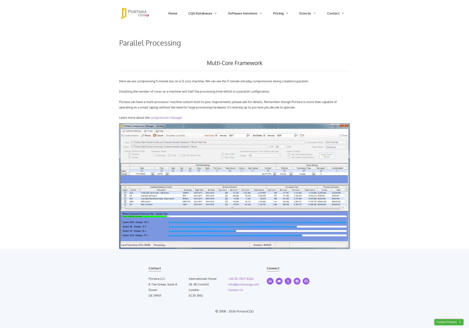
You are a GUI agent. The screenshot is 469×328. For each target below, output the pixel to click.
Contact (333, 13)
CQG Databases (200, 13)
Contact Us (235, 290)
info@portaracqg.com (243, 284)
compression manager (166, 117)
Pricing (278, 13)
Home (172, 13)
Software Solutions (242, 13)
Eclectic (305, 13)
